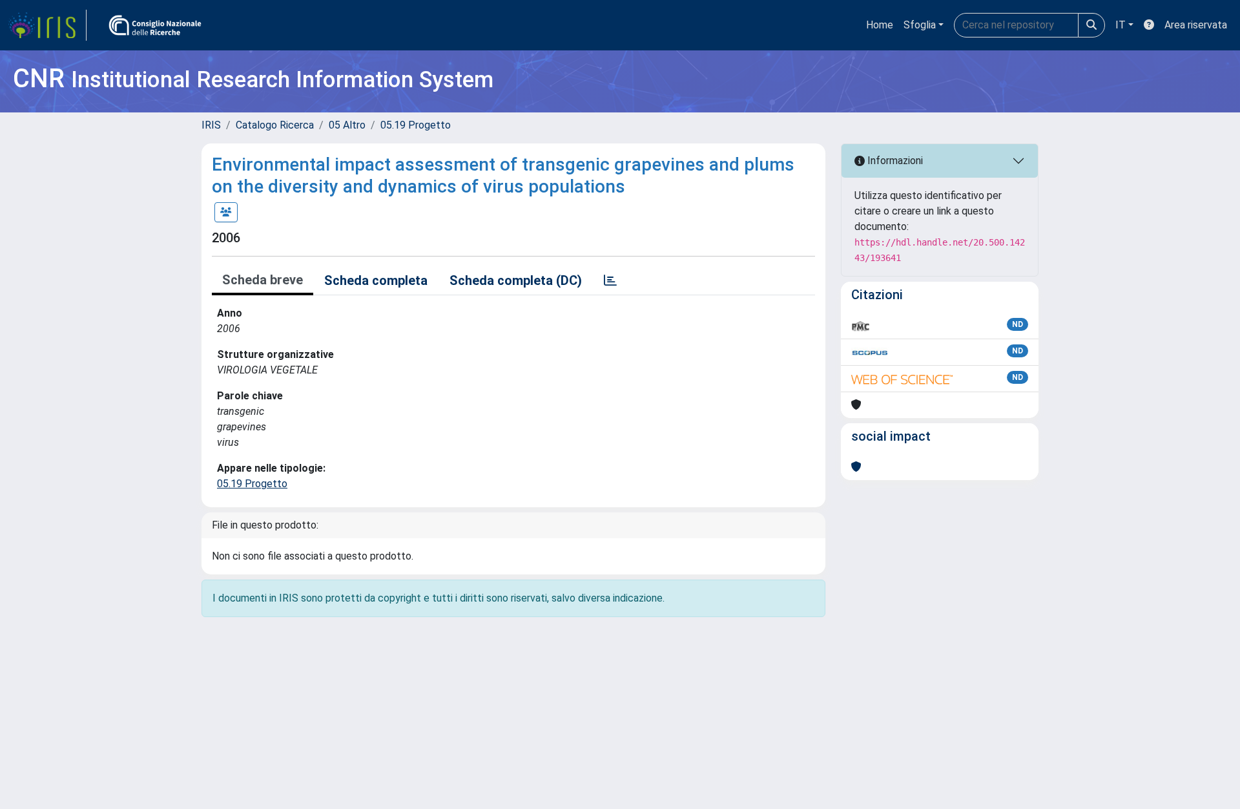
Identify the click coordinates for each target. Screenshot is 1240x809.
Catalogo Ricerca (275, 125)
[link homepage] (47, 25)
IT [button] (1120, 25)
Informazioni (894, 160)
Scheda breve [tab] (262, 280)
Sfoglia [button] (920, 25)
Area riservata (1195, 25)
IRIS (211, 125)
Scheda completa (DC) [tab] (516, 280)
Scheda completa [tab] (376, 280)
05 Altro (347, 125)
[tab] (610, 280)
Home (879, 25)
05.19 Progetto (415, 125)
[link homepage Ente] (155, 25)
